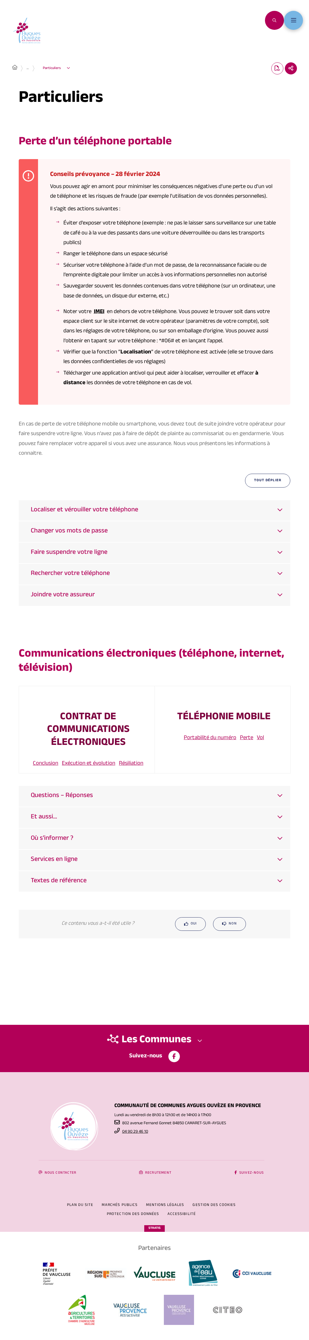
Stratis (154, 1228)
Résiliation (131, 764)
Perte (246, 738)
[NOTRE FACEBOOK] (174, 1056)
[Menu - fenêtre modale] (293, 20)
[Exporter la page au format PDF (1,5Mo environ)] (277, 68)
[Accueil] (15, 68)
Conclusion (45, 764)
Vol (260, 738)
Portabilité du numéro (210, 738)
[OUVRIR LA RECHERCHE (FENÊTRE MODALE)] (274, 20)
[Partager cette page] (291, 68)
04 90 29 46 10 (135, 1132)
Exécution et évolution (88, 764)
